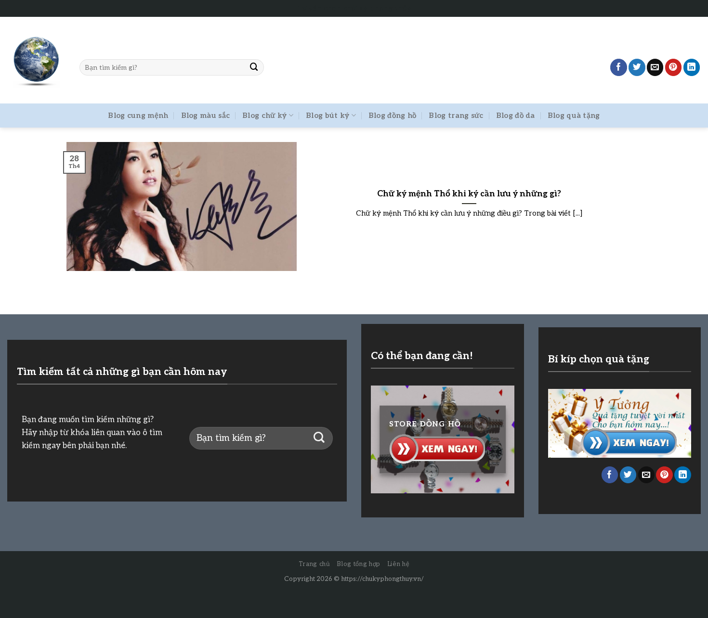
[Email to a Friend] (655, 67)
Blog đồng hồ (392, 115)
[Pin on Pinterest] (673, 67)
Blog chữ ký (264, 115)
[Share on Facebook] (618, 67)
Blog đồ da (515, 115)
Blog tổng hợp (358, 564)
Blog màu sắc (205, 115)
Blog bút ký (327, 115)
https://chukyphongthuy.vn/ (382, 579)
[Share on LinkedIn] (691, 67)
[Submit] (254, 67)
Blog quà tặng (574, 115)
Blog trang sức (456, 115)
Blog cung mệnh (138, 115)
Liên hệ (398, 564)
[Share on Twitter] (637, 67)
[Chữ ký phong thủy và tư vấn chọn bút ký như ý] (36, 60)
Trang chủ (314, 564)
